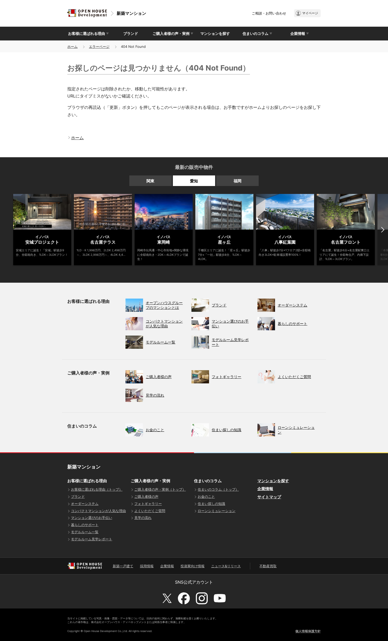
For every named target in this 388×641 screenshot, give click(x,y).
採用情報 (147, 566)
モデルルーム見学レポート (91, 539)
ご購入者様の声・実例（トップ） (160, 489)
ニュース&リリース (226, 566)
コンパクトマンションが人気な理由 (98, 511)
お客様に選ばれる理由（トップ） (96, 489)
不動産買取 (268, 566)
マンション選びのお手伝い (91, 517)
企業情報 (265, 488)
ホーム (72, 46)
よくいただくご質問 (149, 511)
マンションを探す (215, 33)
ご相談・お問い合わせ (269, 13)
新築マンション (131, 13)
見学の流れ (143, 517)
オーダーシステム (84, 503)
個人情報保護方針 (308, 631)
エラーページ (99, 46)
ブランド (130, 33)
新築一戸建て (123, 566)
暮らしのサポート (84, 525)
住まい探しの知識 (211, 503)
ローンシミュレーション (216, 511)
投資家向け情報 (193, 566)
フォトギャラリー (148, 503)
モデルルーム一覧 (84, 532)
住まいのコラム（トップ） (218, 489)
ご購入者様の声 (146, 496)
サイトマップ (269, 496)
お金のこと (206, 496)
